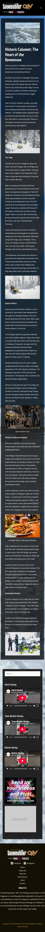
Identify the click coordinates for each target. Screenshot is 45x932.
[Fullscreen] (38, 706)
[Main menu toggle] (40, 8)
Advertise (22, 874)
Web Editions (22, 877)
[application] (22, 698)
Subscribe (22, 870)
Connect (23, 883)
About (22, 880)
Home (22, 867)
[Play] (7, 706)
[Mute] (34, 706)
